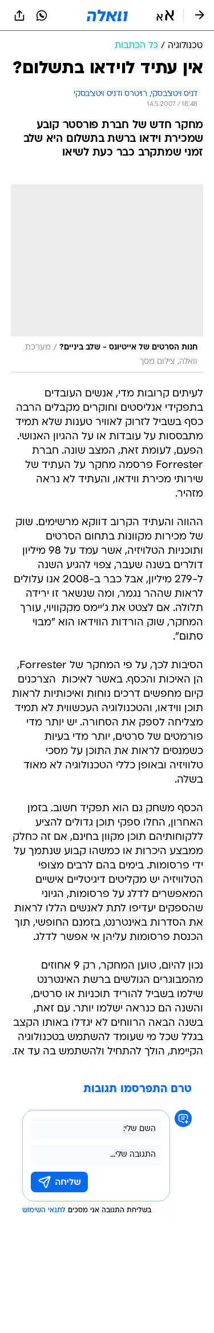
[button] (165, 15)
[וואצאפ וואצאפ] (41, 15)
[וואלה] (107, 15)
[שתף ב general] (19, 15)
